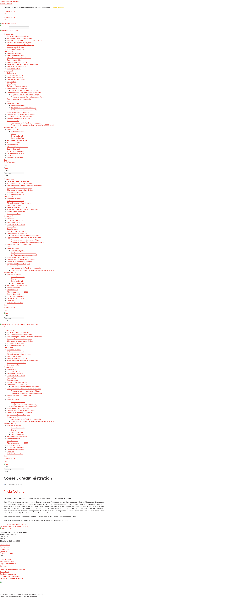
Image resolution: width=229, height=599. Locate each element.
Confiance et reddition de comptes (19, 116)
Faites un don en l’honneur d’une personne (22, 64)
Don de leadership (14, 60)
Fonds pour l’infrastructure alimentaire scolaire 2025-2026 (32, 125)
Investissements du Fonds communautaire (26, 123)
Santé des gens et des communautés (24, 110)
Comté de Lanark (17, 136)
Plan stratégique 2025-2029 (17, 147)
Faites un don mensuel (15, 56)
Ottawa (13, 134)
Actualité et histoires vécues (17, 140)
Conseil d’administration (15, 151)
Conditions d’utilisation (8, 574)
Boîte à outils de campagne (17, 86)
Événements (11, 73)
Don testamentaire (13, 69)
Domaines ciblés (13, 103)
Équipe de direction (14, 149)
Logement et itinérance (15, 47)
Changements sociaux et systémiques (20, 45)
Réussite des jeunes (18, 106)
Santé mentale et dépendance (18, 36)
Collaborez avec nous (15, 75)
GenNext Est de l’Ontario (16, 79)
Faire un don (8, 51)
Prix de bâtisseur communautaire (19, 99)
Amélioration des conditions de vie (23, 108)
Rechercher (4, 28)
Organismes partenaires (15, 153)
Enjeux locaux (9, 34)
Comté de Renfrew (18, 138)
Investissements (13, 121)
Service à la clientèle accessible (11, 578)
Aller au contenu (6, 4)
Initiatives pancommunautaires (18, 112)
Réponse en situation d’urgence (18, 119)
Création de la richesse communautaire (21, 114)
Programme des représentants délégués (25, 95)
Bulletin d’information (15, 158)
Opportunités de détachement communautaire (24, 93)
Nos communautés (14, 129)
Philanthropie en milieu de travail (19, 58)
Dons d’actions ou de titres (16, 66)
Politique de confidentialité (10, 576)
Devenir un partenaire (15, 77)
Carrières (10, 155)
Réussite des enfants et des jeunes (19, 43)
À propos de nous (10, 127)
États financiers (12, 145)
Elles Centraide (12, 84)
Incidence (7, 101)
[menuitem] (5, 13)
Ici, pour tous (11, 82)
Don (5, 160)
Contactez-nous (9, 11)
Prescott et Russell (18, 132)
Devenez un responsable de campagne (25, 90)
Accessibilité (4, 572)
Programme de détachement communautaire (27, 97)
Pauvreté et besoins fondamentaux (19, 38)
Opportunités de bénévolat (17, 88)
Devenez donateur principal (17, 62)
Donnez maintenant (14, 54)
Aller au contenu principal (9, 2)
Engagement (8, 71)
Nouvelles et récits (7, 562)
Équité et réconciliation (15, 49)
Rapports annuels (13, 142)
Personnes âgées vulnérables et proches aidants (24, 40)
